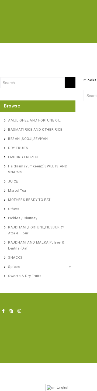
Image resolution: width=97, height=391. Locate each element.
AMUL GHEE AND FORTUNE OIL (34, 120)
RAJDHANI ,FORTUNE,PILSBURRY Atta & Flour (36, 230)
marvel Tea (17, 190)
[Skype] (11, 311)
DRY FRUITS (18, 148)
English (62, 387)
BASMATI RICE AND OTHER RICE (35, 129)
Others (13, 209)
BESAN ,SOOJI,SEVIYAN (28, 139)
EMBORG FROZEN (23, 157)
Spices (14, 267)
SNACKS (15, 257)
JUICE (13, 181)
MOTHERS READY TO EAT (29, 200)
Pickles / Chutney (22, 218)
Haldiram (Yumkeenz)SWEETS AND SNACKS (37, 169)
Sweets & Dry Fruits (24, 276)
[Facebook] (3, 311)
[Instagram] (19, 311)
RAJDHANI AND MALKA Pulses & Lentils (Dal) (36, 245)
